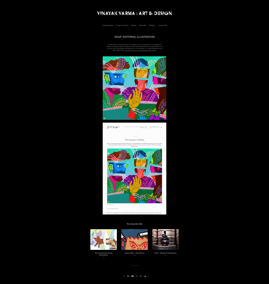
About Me (142, 25)
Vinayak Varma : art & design (134, 13)
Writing (133, 25)
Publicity (152, 25)
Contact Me (162, 25)
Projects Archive (122, 25)
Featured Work (107, 25)
